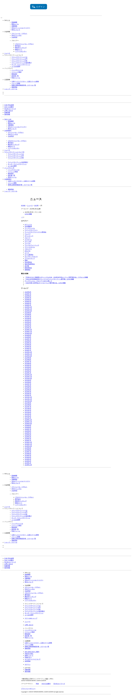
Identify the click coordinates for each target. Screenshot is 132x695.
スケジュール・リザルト (19, 33)
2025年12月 (28, 307)
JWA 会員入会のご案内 (32, 652)
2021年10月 (28, 401)
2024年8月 (28, 337)
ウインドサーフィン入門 (19, 59)
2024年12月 (28, 329)
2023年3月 (28, 369)
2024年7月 (28, 339)
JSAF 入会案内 (9, 107)
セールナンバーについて (32, 659)
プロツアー (28, 249)
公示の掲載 (28, 214)
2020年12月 (28, 420)
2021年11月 (28, 399)
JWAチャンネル (16, 35)
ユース (27, 253)
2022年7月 (28, 384)
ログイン (27, 664)
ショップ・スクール (10, 89)
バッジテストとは (17, 70)
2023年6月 (28, 363)
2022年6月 (28, 386)
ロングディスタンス (31, 256)
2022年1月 (28, 395)
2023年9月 (28, 358)
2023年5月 (28, 365)
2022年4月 (28, 389)
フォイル (27, 243)
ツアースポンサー (21, 51)
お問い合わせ (8, 110)
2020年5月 (28, 433)
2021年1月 (28, 418)
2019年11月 (28, 444)
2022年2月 (28, 393)
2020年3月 (28, 436)
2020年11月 (28, 421)
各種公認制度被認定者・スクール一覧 (23, 85)
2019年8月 (28, 450)
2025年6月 (28, 318)
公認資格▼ (7, 179)
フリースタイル (30, 247)
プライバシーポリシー (28, 688)
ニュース (7, 53)
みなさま (27, 251)
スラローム (28, 239)
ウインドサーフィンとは (19, 57)
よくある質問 (15, 66)
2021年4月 (28, 412)
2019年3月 (28, 459)
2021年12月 (28, 397)
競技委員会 (28, 268)
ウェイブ (27, 234)
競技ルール (15, 24)
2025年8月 (28, 314)
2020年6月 (28, 431)
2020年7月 (28, 429)
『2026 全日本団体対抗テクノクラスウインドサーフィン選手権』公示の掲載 (49, 279)
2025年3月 (28, 324)
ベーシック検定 (16, 72)
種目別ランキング (21, 47)
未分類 (27, 266)
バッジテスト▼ (9, 168)
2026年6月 (28, 296)
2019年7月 (28, 451)
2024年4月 (28, 344)
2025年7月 (28, 316)
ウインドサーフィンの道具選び (21, 62)
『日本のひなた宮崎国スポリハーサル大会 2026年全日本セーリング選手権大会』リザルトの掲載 (56, 277)
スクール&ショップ (31, 618)
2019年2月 (28, 461)
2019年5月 (28, 455)
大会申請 (14, 37)
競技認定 (14, 74)
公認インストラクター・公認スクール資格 (25, 81)
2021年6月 (28, 408)
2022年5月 (28, 388)
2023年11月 (28, 354)
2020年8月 (28, 427)
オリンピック (29, 236)
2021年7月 (28, 406)
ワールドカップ (30, 258)
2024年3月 (28, 346)
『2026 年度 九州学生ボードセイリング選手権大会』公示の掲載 (45, 283)
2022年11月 (28, 376)
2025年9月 (28, 312)
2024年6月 (28, 341)
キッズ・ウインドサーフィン (20, 64)
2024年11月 (28, 331)
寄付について (15, 30)
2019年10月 (28, 446)
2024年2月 (28, 348)
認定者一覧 (15, 76)
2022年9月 (28, 380)
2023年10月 (28, 356)
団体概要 (14, 22)
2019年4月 (28, 457)
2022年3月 (28, 391)
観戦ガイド (18, 49)
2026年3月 (28, 301)
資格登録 (14, 87)
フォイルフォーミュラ (32, 245)
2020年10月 (28, 423)
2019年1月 (28, 463)
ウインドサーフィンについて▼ (14, 152)
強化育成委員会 (30, 264)
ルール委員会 (29, 254)
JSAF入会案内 (46, 683)
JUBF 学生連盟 (9, 105)
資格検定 (27, 269)
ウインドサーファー (31, 230)
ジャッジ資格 (15, 83)
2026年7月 (28, 294)
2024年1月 (28, 350)
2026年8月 (28, 292)
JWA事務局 (28, 226)
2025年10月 (28, 311)
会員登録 (27, 661)
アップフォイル (30, 228)
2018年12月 (28, 465)
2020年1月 (28, 440)
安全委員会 (28, 262)
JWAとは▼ (7, 119)
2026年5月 (28, 297)
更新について (29, 655)
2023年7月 (28, 361)
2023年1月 (28, 373)
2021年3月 (28, 414)
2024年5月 (28, 343)
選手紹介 (18, 46)
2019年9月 (28, 448)
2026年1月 (28, 305)
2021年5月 (28, 410)
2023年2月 (28, 371)
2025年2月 (28, 326)
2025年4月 (28, 322)
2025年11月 (28, 309)
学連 (37, 683)
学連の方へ (28, 657)
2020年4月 (28, 435)
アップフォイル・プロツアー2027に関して (38, 281)
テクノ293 (28, 241)
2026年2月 (28, 303)
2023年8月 (28, 359)
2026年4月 (28, 299)
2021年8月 (28, 405)
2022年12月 (28, 374)
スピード (27, 237)
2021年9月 (28, 403)
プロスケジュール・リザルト (24, 44)
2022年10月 (28, 378)
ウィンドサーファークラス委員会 (35, 232)
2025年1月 (28, 327)
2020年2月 (28, 438)
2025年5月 (28, 320)
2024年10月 (28, 333)
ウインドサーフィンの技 (19, 61)
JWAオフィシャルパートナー (20, 28)
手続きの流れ (29, 653)
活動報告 (14, 26)
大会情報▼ (7, 130)
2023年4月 (28, 367)
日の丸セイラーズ (10, 108)
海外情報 (7, 114)
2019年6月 (28, 453)
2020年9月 (28, 425)
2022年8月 (28, 382)
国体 (26, 260)
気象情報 (7, 112)
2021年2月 (28, 416)
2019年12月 (28, 442)
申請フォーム (15, 77)
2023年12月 (28, 352)
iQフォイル (28, 224)
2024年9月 (28, 335)
